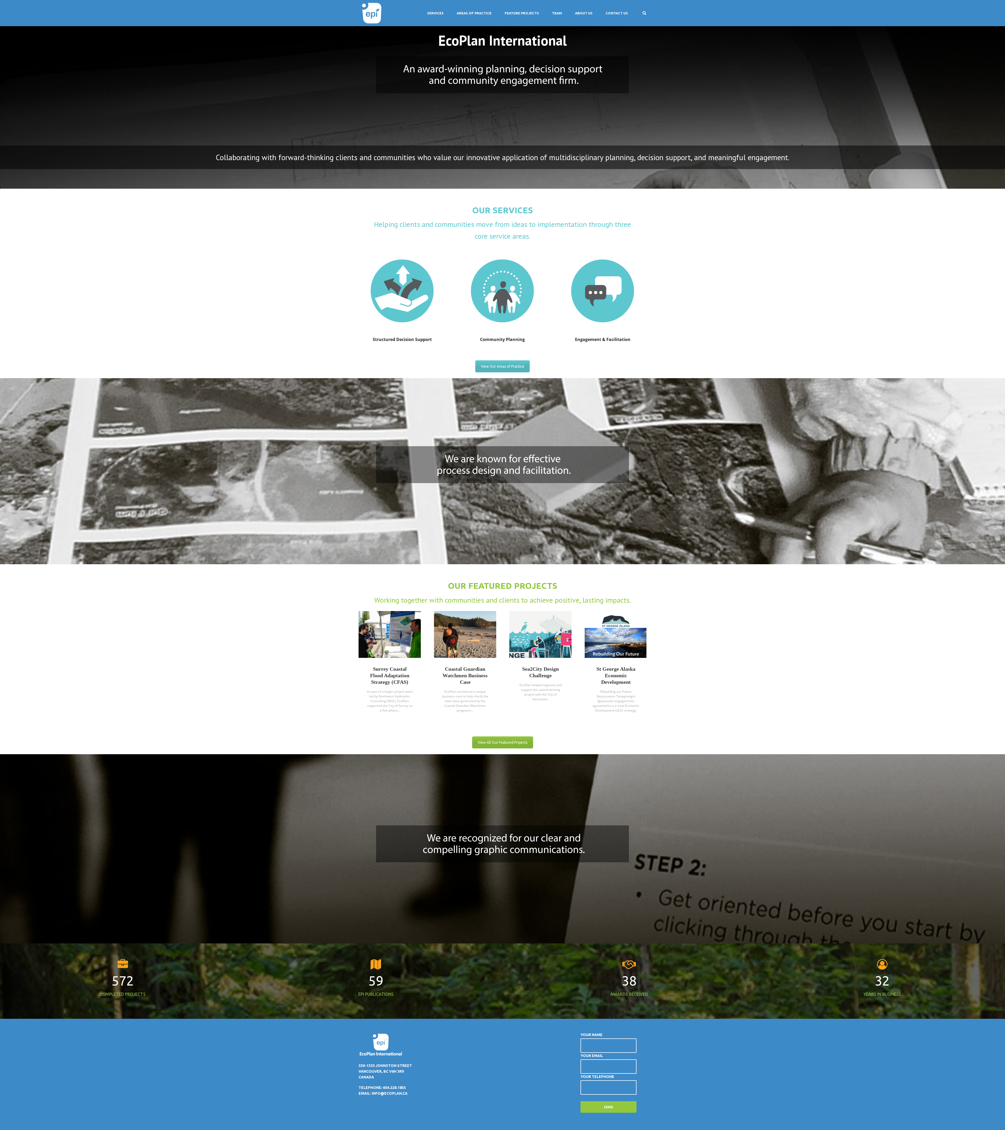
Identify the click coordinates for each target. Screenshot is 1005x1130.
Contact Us (617, 13)
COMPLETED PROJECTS (123, 994)
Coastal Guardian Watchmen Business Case (465, 675)
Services (435, 13)
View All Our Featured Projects (503, 742)
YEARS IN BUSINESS (882, 994)
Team (557, 13)
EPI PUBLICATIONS (376, 994)
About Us (584, 13)
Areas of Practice (474, 13)
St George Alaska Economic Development (615, 675)
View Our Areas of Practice (502, 366)
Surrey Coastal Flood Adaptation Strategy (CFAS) (389, 675)
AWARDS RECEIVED (629, 994)
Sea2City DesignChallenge (540, 672)
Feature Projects (522, 13)
